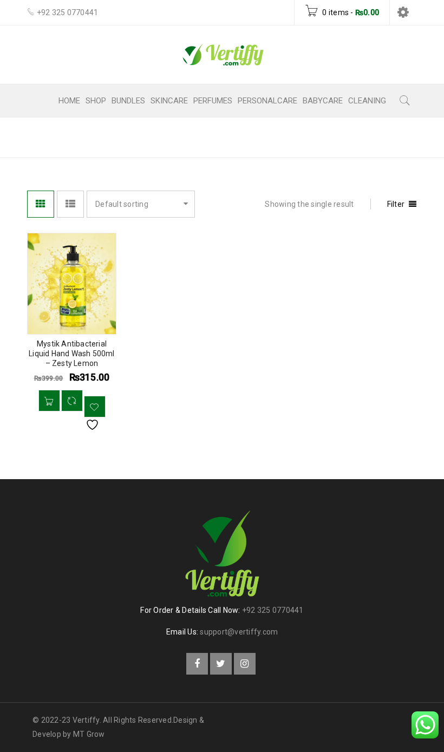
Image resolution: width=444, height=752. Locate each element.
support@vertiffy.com (239, 631)
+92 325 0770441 (273, 610)
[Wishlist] (95, 406)
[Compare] (72, 400)
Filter (396, 204)
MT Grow (89, 734)
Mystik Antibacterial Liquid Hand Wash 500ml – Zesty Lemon (71, 353)
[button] (49, 400)
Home (242, 136)
